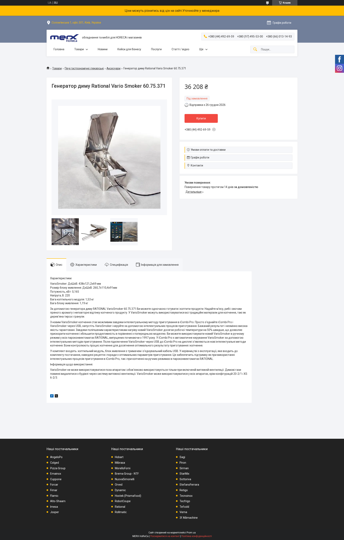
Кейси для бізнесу (129, 49)
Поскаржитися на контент (165, 536)
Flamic (54, 495)
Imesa (54, 506)
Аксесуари (113, 68)
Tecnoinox (186, 495)
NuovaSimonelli (124, 479)
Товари (79, 49)
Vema (183, 512)
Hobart (119, 457)
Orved (118, 484)
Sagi (182, 457)
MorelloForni (122, 468)
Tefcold (184, 506)
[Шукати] (255, 49)
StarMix (184, 473)
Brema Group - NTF (127, 473)
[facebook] (52, 396)
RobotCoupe (123, 501)
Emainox (55, 473)
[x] (56, 396)
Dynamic (120, 490)
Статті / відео (180, 49)
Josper (54, 512)
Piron (183, 462)
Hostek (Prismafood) (128, 495)
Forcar (54, 484)
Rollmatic (121, 512)
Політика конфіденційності (196, 536)
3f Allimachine (189, 517)
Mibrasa (120, 462)
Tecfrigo (185, 501)
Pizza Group (57, 468)
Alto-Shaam (57, 501)
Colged (54, 462)
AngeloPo (56, 457)
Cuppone (56, 479)
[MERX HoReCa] (64, 37)
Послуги (156, 49)
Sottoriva (185, 479)
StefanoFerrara (189, 484)
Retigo (184, 490)
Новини (103, 49)
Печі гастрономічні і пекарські (84, 68)
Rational (120, 506)
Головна (59, 49)
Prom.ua (191, 532)
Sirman (184, 468)
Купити (201, 118)
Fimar (53, 490)
